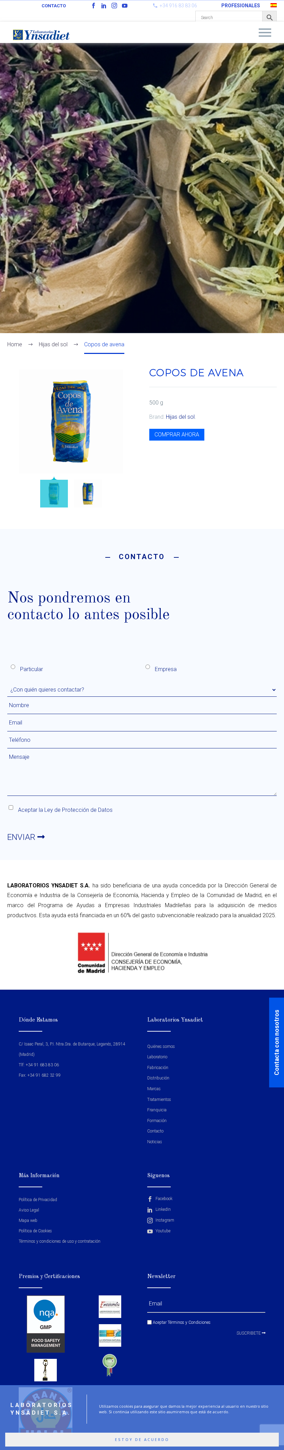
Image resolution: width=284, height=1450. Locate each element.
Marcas (154, 1088)
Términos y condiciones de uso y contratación (59, 1241)
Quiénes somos (161, 1046)
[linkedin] (104, 5)
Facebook (163, 1198)
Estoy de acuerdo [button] (142, 1439)
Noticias (154, 1141)
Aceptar (181, 1322)
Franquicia (157, 1110)
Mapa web (28, 1220)
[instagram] (114, 5)
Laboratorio (157, 1056)
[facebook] (93, 5)
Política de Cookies (35, 1230)
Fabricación (157, 1067)
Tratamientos (159, 1099)
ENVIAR (22, 837)
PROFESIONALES (240, 5)
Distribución (158, 1078)
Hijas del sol (180, 417)
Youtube (162, 1230)
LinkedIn (162, 1209)
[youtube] (124, 5)
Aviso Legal (29, 1210)
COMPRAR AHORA (176, 434)
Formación (157, 1120)
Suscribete (249, 1333)
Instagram (164, 1220)
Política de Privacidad (38, 1199)
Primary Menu (265, 32)
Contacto (54, 5)
